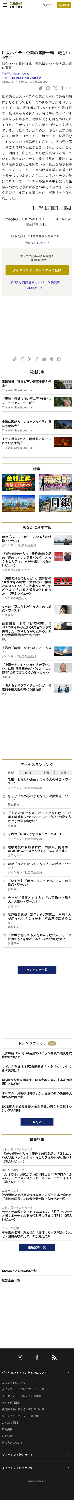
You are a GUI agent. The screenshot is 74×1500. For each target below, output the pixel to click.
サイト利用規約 (11, 1402)
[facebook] (37, 1358)
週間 (46, 773)
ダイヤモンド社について (17, 1468)
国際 (4, 77)
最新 (11, 773)
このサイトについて (14, 1382)
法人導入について (12, 1442)
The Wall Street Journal (16, 73)
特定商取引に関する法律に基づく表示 (24, 1409)
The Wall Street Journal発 (25, 77)
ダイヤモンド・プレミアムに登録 (37, 270)
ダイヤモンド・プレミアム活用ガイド (24, 1396)
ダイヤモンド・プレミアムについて (23, 1389)
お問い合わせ (10, 1436)
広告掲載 (7, 1429)
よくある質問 (10, 1422)
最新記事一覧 (37, 1247)
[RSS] (54, 1358)
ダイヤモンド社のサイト (17, 1455)
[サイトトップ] (16, 5)
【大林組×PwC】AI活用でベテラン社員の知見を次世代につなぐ (37, 1055)
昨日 (28, 773)
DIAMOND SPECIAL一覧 (19, 1270)
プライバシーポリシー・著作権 (20, 1416)
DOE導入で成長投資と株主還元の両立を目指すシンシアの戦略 (37, 1108)
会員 (63, 773)
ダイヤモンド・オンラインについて (24, 1372)
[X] (20, 1358)
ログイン (47, 5)
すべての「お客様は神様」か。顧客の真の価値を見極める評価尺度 (37, 1095)
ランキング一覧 (37, 970)
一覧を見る (37, 1122)
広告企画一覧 (11, 1280)
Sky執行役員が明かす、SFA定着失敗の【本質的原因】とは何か (37, 1082)
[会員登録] (64, 5)
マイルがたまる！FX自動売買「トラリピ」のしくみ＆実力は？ (37, 1068)
